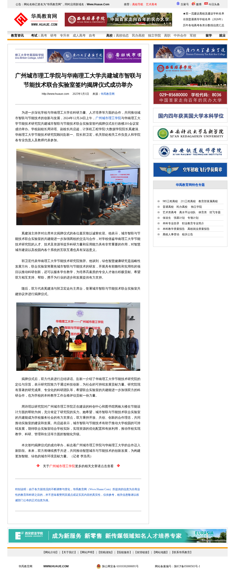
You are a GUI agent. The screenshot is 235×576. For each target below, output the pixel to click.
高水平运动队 (187, 212)
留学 (209, 35)
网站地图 (160, 552)
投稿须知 (105, 552)
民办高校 (181, 206)
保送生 (167, 217)
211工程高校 (188, 201)
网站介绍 (50, 552)
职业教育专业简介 (193, 223)
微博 (198, 4)
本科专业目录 (171, 223)
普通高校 (168, 206)
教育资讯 (17, 35)
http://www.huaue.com (55, 93)
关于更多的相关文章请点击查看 (78, 466)
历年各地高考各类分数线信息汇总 (203, 25)
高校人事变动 (171, 234)
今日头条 (214, 4)
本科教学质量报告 (174, 228)
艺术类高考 (169, 212)
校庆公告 (187, 234)
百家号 (185, 4)
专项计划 (193, 217)
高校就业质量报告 (198, 228)
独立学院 (196, 206)
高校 (109, 35)
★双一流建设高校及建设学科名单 (203, 13)
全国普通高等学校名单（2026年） (203, 19)
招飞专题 (215, 212)
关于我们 (68, 552)
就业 (222, 35)
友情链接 (142, 552)
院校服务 (123, 552)
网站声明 (87, 552)
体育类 (203, 212)
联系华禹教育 (181, 552)
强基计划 (179, 217)
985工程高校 (170, 201)
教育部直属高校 (208, 201)
